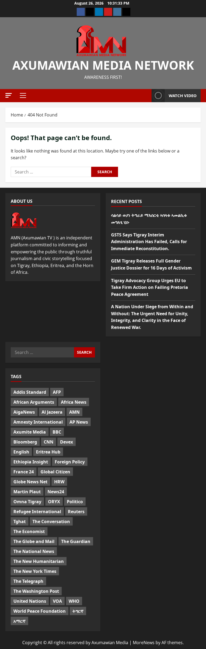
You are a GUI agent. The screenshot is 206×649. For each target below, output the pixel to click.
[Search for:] (51, 172)
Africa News (73, 402)
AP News (78, 422)
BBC (57, 432)
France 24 (23, 472)
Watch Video (183, 95)
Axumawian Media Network (103, 65)
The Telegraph (28, 581)
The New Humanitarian (38, 561)
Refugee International (37, 512)
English (21, 452)
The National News (33, 551)
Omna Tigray (27, 502)
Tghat (19, 521)
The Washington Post (36, 591)
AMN (74, 412)
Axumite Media (29, 432)
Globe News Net (30, 482)
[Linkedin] (99, 12)
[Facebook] (81, 12)
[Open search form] (146, 95)
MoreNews (143, 643)
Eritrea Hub (48, 452)
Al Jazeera (52, 412)
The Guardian (75, 541)
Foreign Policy (70, 462)
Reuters (76, 512)
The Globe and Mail (33, 541)
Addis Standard (29, 392)
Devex (66, 442)
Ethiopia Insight (30, 462)
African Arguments (33, 402)
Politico (75, 502)
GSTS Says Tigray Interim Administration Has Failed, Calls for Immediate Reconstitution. (149, 241)
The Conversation (51, 521)
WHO (74, 601)
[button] (8, 95)
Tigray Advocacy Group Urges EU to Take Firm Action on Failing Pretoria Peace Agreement (149, 287)
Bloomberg (25, 442)
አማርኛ (19, 621)
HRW (59, 482)
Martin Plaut (27, 492)
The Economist (29, 531)
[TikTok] (126, 12)
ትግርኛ (77, 611)
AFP (57, 392)
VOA (57, 601)
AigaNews (24, 412)
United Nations (29, 601)
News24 (55, 492)
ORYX (54, 502)
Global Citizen (55, 472)
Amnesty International (38, 422)
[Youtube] (108, 12)
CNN (48, 442)
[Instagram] (117, 12)
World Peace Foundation (39, 611)
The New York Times (34, 571)
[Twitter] (90, 12)
